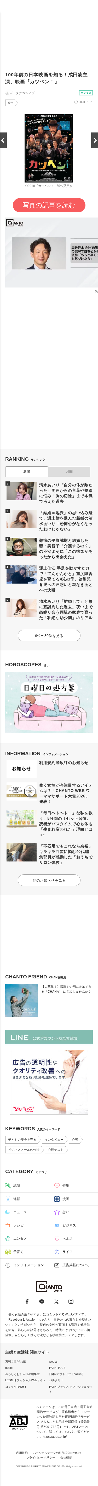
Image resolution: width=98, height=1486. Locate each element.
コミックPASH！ (16, 1386)
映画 (10, 102)
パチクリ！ (56, 1380)
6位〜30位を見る (49, 636)
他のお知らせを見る (49, 880)
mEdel (9, 1367)
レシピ (18, 1225)
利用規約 (22, 1452)
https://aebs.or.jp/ (55, 1437)
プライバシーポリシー (40, 1457)
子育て (18, 1252)
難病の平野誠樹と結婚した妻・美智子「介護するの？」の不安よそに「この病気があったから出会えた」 (66, 548)
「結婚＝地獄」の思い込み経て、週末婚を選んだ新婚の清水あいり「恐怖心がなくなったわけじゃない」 (66, 520)
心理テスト (56, 1150)
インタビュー (54, 1139)
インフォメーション (28, 1265)
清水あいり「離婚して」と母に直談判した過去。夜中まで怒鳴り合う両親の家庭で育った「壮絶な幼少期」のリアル (66, 609)
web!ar (53, 1361)
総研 (16, 1185)
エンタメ (86, 93)
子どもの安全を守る (22, 1139)
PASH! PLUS (57, 1367)
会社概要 (66, 1457)
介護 (75, 1139)
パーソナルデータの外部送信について (57, 1452)
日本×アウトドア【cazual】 (67, 1374)
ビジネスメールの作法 (23, 1150)
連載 (16, 1199)
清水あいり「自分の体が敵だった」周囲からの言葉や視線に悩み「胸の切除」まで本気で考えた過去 (66, 493)
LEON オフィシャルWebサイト (25, 1380)
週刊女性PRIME (15, 1361)
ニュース (20, 1212)
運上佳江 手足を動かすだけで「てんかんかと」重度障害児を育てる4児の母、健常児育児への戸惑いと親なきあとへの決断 (66, 579)
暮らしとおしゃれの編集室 (22, 1374)
